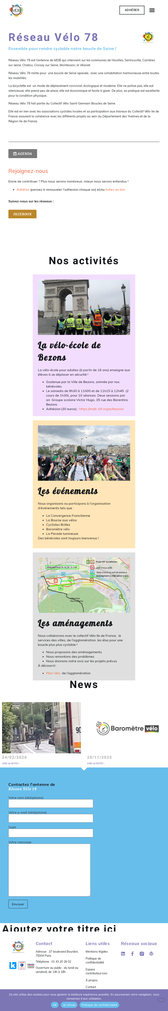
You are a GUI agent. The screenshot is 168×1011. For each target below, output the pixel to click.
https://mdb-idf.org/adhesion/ (101, 409)
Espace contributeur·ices (96, 971)
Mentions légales (97, 951)
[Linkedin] (123, 954)
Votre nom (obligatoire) (25, 798)
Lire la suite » (10, 763)
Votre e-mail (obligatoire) (27, 812)
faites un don (115, 189)
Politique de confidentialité (95, 961)
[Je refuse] (161, 1000)
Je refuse (69, 1004)
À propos (92, 980)
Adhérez (23, 189)
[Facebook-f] (132, 954)
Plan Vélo (53, 673)
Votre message (19, 842)
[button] (152, 10)
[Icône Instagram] (142, 954)
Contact (91, 987)
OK (55, 1004)
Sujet (12, 827)
